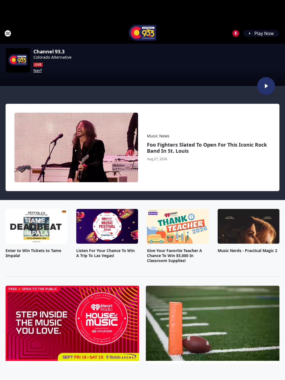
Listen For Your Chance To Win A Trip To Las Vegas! (105, 253)
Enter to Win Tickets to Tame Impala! (33, 253)
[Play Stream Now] (266, 86)
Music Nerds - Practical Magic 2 (247, 250)
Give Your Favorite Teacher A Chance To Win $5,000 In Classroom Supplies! (174, 255)
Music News (158, 136)
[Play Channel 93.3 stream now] (17, 60)
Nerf (37, 70)
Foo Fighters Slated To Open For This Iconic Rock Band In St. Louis (207, 148)
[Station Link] (142, 33)
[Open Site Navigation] (7, 33)
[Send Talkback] (235, 33)
